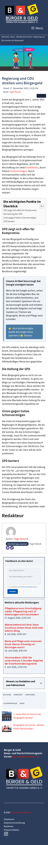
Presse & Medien (11, 830)
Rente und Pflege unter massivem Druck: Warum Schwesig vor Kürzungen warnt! (23, 644)
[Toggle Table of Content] (40, 206)
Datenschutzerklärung (27, 587)
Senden (12, 591)
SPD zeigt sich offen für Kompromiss (20, 210)
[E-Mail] (8, 548)
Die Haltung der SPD (12, 214)
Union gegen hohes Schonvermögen (19, 217)
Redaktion (8, 826)
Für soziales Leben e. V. (25, 756)
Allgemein (41, 96)
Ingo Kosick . (16, 91)
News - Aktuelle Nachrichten (21, 37)
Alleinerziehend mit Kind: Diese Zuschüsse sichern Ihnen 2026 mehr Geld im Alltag (24, 627)
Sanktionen (32, 167)
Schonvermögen (18, 171)
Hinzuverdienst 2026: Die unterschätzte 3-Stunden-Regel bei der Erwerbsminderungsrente (24, 660)
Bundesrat (18, 695)
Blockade (7, 695)
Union (22, 703)
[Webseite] (12, 548)
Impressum (9, 819)
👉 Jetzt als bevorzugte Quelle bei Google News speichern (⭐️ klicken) (20, 332)
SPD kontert (9, 221)
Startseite (5, 37)
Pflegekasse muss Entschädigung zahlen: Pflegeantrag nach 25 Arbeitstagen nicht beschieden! (23, 611)
